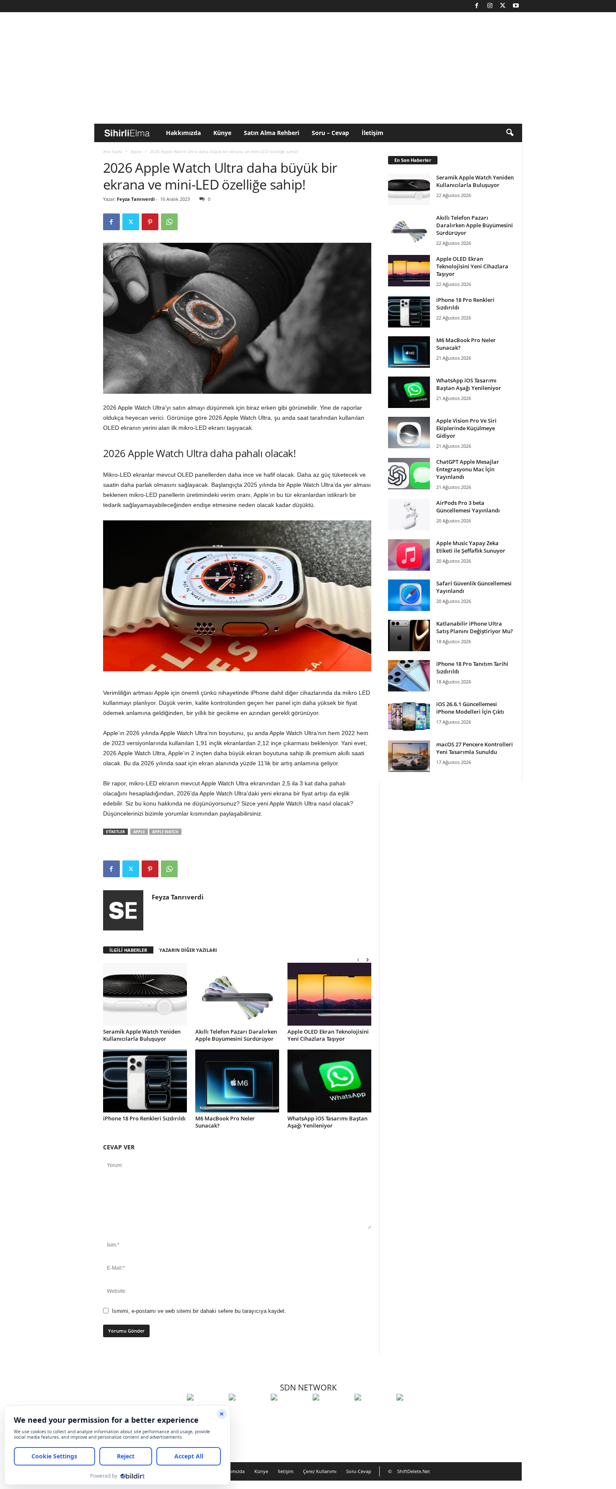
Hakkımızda (183, 133)
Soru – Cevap (330, 133)
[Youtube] (516, 6)
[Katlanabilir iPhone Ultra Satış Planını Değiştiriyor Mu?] (409, 635)
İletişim (372, 133)
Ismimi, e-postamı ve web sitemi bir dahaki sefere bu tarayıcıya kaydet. (199, 1311)
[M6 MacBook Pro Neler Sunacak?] (237, 1081)
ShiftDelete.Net (413, 1471)
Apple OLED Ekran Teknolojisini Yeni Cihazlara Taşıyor (328, 1035)
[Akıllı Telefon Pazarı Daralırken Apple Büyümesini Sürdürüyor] (237, 994)
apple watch (165, 831)
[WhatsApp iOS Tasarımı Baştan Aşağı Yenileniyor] (329, 1081)
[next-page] (367, 959)
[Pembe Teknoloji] (373, 1413)
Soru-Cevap (358, 1471)
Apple (136, 151)
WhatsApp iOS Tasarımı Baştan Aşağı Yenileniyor (327, 1122)
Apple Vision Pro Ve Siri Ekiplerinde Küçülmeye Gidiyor (466, 428)
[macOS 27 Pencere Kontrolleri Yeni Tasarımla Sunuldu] (409, 756)
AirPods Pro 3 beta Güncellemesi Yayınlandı (468, 506)
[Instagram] (490, 6)
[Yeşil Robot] (289, 1413)
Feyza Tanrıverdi (136, 199)
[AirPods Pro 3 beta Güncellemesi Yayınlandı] (409, 514)
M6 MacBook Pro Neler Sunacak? (225, 1122)
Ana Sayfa (112, 151)
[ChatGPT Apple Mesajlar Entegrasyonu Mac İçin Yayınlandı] (409, 473)
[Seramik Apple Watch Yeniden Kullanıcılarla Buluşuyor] (145, 994)
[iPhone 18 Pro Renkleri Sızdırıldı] (145, 1081)
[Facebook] (477, 6)
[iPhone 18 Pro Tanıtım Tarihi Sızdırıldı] (409, 675)
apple (139, 831)
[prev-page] (358, 959)
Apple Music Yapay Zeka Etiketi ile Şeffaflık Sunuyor (470, 546)
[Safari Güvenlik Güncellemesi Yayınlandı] (409, 595)
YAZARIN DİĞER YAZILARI (188, 950)
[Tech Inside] (331, 1413)
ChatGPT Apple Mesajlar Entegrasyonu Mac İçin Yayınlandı (467, 469)
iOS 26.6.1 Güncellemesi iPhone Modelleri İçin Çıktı (470, 707)
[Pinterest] (150, 221)
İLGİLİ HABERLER (128, 950)
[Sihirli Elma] (248, 1413)
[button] (509, 133)
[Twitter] (503, 6)
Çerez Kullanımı (319, 1471)
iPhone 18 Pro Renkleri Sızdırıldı (144, 1118)
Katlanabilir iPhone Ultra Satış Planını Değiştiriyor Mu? (474, 627)
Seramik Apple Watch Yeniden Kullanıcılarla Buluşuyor (142, 1035)
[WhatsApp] (169, 221)
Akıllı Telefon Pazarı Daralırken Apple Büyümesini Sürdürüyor (236, 1035)
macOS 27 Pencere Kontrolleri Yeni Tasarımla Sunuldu (474, 748)
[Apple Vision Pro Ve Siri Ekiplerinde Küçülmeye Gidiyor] (409, 432)
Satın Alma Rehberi (271, 133)
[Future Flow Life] (415, 1413)
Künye (222, 133)
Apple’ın (113, 733)
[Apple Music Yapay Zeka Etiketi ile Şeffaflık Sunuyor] (409, 555)
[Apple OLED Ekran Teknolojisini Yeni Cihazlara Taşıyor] (329, 994)
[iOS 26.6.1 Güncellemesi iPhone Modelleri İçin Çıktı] (409, 716)
